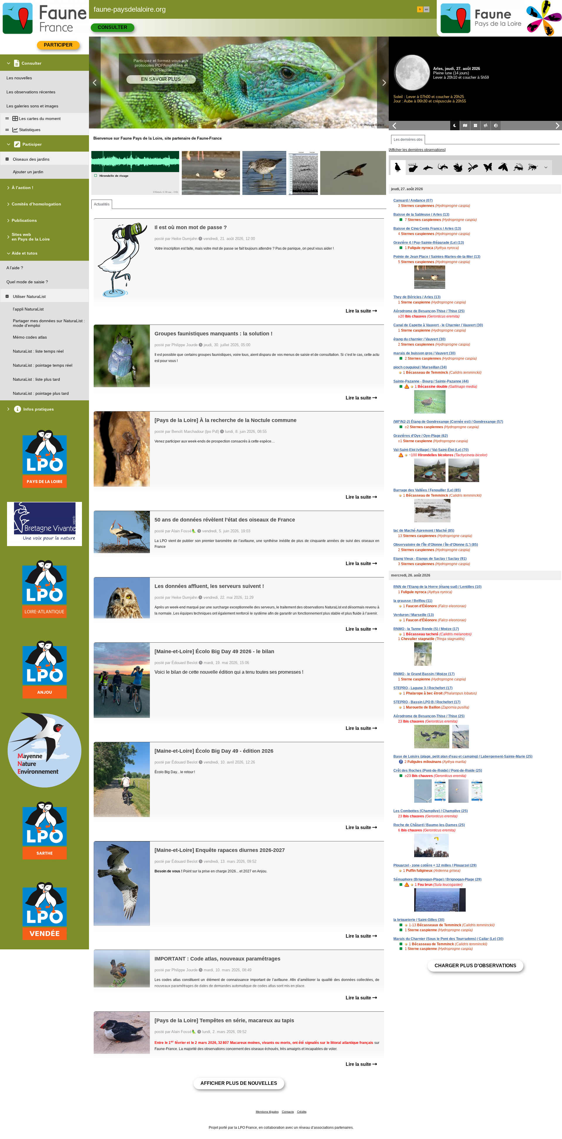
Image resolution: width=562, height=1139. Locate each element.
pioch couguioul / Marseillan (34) (420, 367)
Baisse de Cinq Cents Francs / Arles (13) (427, 229)
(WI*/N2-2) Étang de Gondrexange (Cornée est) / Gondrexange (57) (448, 422)
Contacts (288, 1111)
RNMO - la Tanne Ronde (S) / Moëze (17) (426, 629)
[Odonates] (472, 167)
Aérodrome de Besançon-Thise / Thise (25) (429, 311)
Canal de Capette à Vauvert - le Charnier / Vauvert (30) (438, 325)
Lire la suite (359, 310)
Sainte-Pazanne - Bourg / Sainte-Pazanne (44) (431, 381)
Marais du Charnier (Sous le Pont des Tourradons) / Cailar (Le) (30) (448, 939)
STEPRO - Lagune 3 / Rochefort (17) (423, 688)
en (426, 9)
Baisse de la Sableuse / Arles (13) (421, 214)
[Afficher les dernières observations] (417, 150)
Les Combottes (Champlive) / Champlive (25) (430, 811)
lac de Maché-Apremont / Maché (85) (423, 531)
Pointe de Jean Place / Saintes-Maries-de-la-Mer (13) (436, 257)
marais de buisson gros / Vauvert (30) (424, 353)
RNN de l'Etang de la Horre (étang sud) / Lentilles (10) (437, 587)
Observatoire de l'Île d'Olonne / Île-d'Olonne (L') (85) (435, 545)
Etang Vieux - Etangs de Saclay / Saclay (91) (430, 559)
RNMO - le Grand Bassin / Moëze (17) (424, 674)
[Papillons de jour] (488, 167)
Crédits (301, 1111)
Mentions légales (267, 1111)
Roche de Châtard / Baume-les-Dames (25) (429, 825)
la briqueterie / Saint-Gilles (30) (418, 920)
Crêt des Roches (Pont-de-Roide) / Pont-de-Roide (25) (437, 771)
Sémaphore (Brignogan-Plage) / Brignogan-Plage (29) (437, 879)
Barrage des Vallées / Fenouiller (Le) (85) (427, 490)
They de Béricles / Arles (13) (417, 297)
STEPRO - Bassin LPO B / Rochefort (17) (426, 702)
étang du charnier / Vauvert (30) (419, 339)
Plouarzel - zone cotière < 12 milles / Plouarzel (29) (435, 865)
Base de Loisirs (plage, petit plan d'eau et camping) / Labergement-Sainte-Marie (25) (462, 756)
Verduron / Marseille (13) (413, 615)
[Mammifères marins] (428, 167)
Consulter (112, 27)
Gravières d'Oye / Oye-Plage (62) (420, 436)
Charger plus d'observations (475, 965)
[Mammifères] (413, 167)
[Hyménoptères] (532, 167)
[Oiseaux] (397, 167)
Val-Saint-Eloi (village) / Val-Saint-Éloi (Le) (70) (431, 450)
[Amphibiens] (457, 167)
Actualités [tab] (101, 204)
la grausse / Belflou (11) (412, 601)
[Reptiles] (443, 167)
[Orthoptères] (517, 167)
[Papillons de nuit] (503, 167)
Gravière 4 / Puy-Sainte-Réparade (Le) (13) (428, 243)
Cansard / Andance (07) (413, 200)
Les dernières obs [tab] (408, 140)
